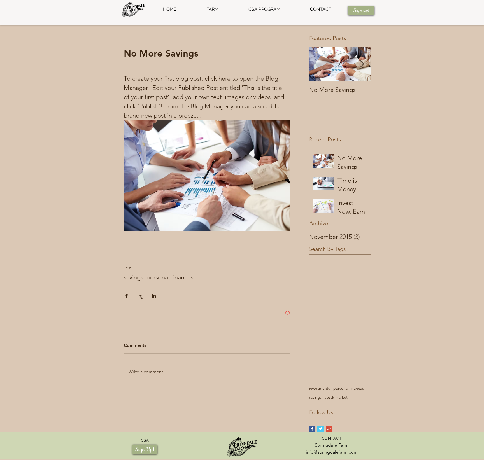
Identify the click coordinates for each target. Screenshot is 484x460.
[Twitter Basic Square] (320, 429)
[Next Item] (361, 64)
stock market (336, 397)
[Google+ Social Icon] (329, 429)
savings (133, 277)
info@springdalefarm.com (332, 452)
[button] (212, 9)
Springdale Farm (332, 445)
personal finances (169, 277)
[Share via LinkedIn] (154, 296)
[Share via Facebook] (126, 296)
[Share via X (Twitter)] (140, 296)
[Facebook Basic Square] (312, 429)
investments (319, 388)
